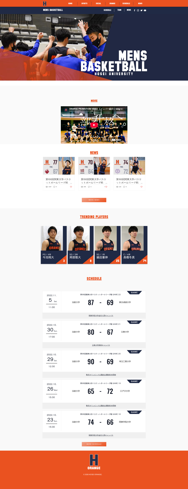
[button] (84, 3)
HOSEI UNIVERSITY (114, 74)
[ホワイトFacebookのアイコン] (134, 10)
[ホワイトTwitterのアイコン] (141, 10)
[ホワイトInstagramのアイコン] (138, 10)
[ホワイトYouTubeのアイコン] (145, 10)
